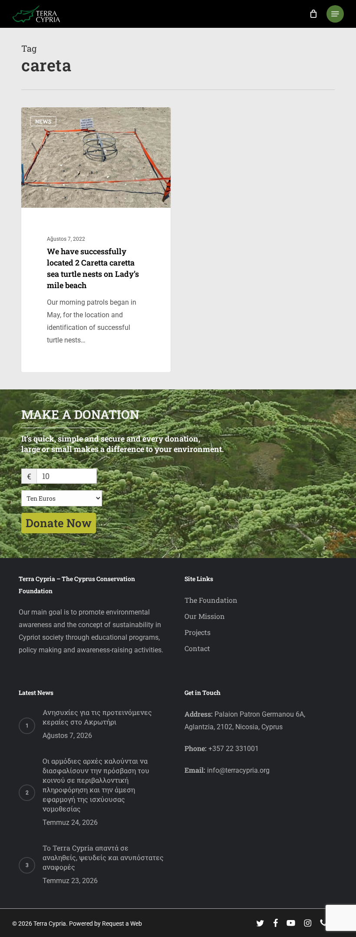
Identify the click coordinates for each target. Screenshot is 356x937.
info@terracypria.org (238, 770)
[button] (335, 14)
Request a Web (122, 923)
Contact (197, 648)
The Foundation (211, 600)
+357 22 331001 (233, 748)
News (43, 121)
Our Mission (205, 616)
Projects (198, 632)
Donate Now (59, 522)
